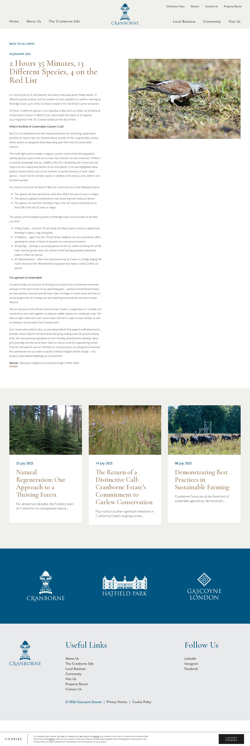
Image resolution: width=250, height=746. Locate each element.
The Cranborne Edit (64, 21)
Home (14, 21)
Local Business (184, 21)
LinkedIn (190, 658)
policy (96, 736)
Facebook (191, 669)
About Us (33, 21)
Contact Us (211, 6)
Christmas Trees (175, 6)
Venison (194, 6)
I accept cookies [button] (231, 739)
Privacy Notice (117, 702)
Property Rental (232, 6)
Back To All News (21, 43)
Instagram (191, 664)
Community (212, 21)
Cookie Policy (141, 702)
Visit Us (235, 21)
